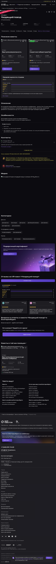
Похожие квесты (5, 31)
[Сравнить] (49, 12)
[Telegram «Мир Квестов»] (5, 536)
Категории (29, 31)
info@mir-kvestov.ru (8, 450)
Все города (3, 481)
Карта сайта (4, 482)
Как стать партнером (6, 517)
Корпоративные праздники (7, 508)
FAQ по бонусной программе (7, 495)
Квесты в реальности (6, 474)
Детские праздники (5, 506)
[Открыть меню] (53, 4)
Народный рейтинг (35, 4)
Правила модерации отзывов (7, 553)
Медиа (24, 31)
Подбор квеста (11, 4)
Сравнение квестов (5, 484)
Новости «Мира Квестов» (7, 497)
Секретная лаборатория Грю (40, 52)
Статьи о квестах (5, 501)
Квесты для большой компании (8, 530)
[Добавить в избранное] (51, 12)
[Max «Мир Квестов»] (15, 536)
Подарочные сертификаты (24, 4)
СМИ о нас (3, 499)
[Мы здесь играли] (47, 12)
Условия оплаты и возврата (7, 559)
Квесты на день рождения (7, 528)
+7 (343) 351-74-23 (7, 447)
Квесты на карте (5, 477)
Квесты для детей (5, 527)
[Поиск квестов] (50, 4)
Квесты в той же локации (44, 31)
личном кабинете (18, 330)
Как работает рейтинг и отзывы (8, 493)
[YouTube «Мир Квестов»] (9, 536)
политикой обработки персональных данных (29, 558)
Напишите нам (9, 166)
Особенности (19, 31)
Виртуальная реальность (11, 52)
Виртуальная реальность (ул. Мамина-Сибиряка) (13, 357)
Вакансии (3, 488)
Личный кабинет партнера (7, 519)
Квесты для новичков (6, 532)
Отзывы (35, 31)
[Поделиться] (54, 12)
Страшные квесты (5, 525)
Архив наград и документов (7, 486)
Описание (12, 31)
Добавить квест (4, 514)
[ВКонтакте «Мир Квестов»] (2, 536)
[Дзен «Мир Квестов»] (12, 536)
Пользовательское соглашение (8, 555)
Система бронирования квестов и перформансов (12, 516)
